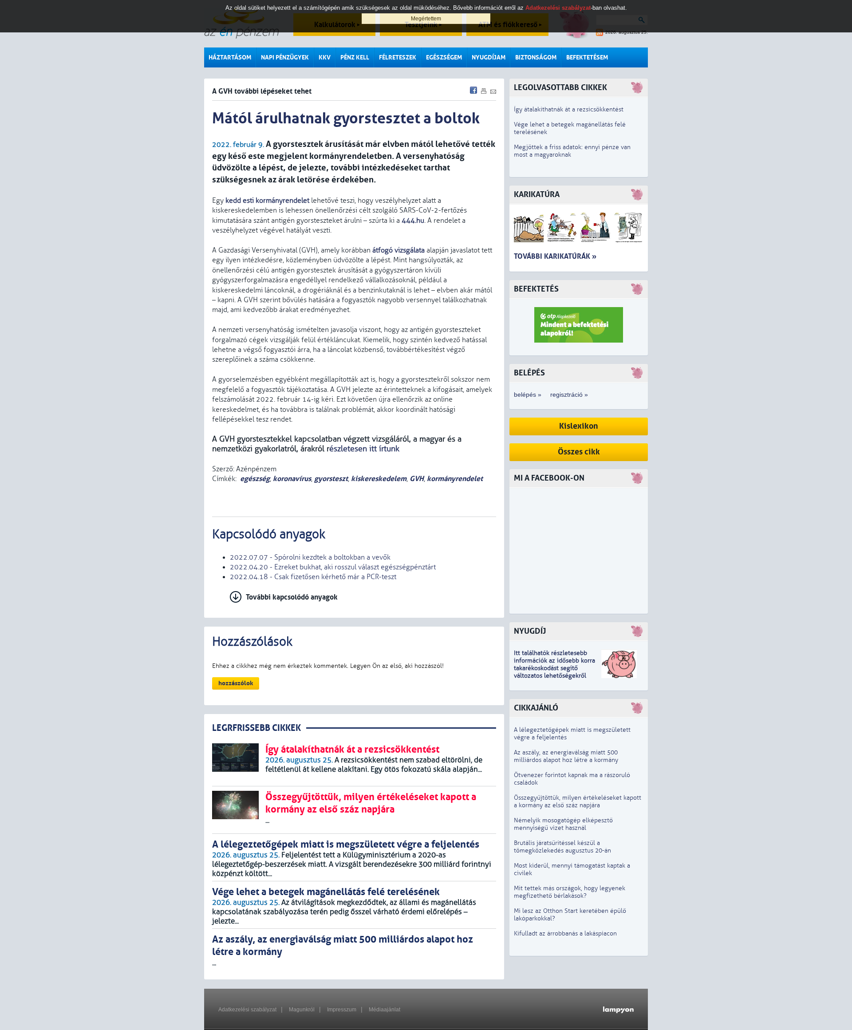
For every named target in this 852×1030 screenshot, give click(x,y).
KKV (325, 57)
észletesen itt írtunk (364, 449)
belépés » (527, 394)
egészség (255, 478)
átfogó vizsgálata (398, 250)
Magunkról (302, 1009)
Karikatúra (537, 194)
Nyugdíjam (488, 57)
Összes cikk (579, 452)
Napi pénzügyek (285, 57)
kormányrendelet (455, 478)
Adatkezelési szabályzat (247, 1009)
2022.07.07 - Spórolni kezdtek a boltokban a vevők (310, 557)
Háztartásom (230, 57)
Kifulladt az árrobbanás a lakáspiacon (565, 933)
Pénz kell (354, 57)
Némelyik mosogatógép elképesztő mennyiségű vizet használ (563, 824)
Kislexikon (578, 426)
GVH (417, 478)
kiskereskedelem (378, 478)
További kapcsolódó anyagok (292, 597)
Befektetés (536, 289)
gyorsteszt (331, 478)
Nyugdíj (530, 631)
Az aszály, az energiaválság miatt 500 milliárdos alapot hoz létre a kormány (566, 756)
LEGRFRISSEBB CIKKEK (256, 728)
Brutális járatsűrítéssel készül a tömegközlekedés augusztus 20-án (562, 846)
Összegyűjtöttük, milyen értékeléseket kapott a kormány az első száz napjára (577, 801)
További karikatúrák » (555, 256)
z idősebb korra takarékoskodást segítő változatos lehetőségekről (554, 668)
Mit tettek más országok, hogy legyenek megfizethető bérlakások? (569, 892)
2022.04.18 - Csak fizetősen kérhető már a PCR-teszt (313, 577)
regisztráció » (569, 394)
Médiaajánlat (384, 1009)
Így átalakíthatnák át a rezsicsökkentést (568, 109)
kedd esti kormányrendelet (267, 201)
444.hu (413, 221)
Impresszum (341, 1009)
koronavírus (292, 478)
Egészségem (444, 57)
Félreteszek (397, 57)
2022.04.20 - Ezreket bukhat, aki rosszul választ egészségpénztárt (333, 567)
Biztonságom (535, 57)
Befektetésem (587, 57)
